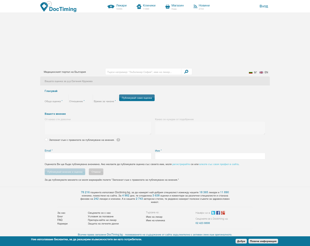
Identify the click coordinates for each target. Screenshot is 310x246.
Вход (264, 5)
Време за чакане (105, 101)
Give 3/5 (56, 96)
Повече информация (263, 241)
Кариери (62, 223)
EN (266, 72)
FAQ (59, 220)
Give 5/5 (65, 96)
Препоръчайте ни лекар (102, 220)
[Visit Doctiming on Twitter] (213, 213)
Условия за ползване (101, 216)
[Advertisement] (155, 40)
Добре (241, 241)
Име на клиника (155, 220)
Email (49, 150)
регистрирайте (181, 164)
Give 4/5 (60, 96)
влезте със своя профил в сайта (219, 164)
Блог (60, 216)
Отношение (76, 101)
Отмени (96, 171)
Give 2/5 (51, 96)
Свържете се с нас (99, 212)
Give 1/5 (47, 96)
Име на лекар (154, 216)
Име (158, 150)
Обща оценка (53, 101)
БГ (255, 72)
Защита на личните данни (103, 223)
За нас (61, 212)
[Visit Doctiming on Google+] (223, 213)
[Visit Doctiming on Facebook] (218, 213)
